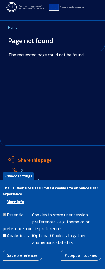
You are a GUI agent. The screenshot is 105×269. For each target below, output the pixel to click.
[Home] (25, 7)
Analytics (16, 235)
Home (12, 27)
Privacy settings (18, 176)
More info (15, 202)
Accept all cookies (81, 255)
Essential (16, 214)
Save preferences (22, 255)
